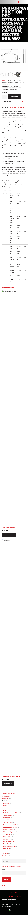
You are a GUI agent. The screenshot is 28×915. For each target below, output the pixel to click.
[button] (18, 2)
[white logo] (6, 2)
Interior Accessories (9, 841)
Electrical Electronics (9, 846)
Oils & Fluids (6, 837)
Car (6, 80)
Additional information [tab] (17, 107)
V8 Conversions (7, 815)
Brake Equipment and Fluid (11, 813)
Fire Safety (6, 844)
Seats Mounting (7, 822)
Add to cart (14, 97)
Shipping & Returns (14, 896)
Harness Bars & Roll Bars (10, 827)
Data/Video (6, 849)
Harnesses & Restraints (9, 825)
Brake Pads (20, 102)
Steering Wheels (8, 829)
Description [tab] (5, 107)
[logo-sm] (14, 911)
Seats (4, 820)
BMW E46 (6, 803)
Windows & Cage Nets (9, 832)
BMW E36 (6, 806)
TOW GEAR (5, 853)
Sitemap (14, 893)
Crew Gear (5, 856)
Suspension (6, 818)
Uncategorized (6, 796)
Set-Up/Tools (7, 834)
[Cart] (25, 2)
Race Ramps (6, 839)
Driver (3, 851)
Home (3, 80)
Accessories (5, 798)
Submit (6, 879)
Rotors (5, 810)
